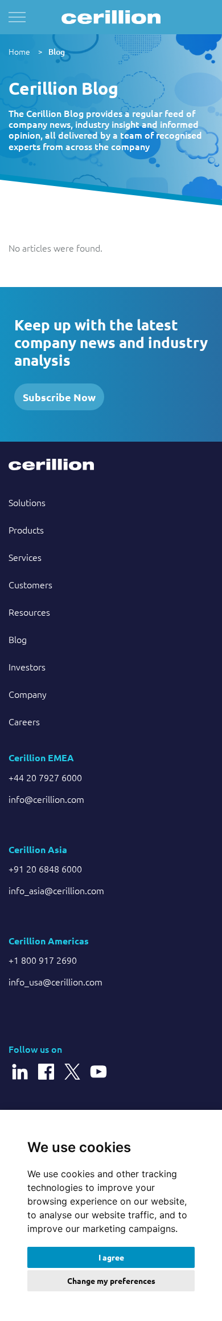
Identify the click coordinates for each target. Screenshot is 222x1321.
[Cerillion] (111, 17)
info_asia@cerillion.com (56, 890)
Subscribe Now (59, 396)
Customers (30, 584)
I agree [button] (111, 1257)
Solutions (27, 502)
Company (28, 694)
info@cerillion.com (46, 799)
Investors (27, 666)
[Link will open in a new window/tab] (20, 1066)
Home (19, 51)
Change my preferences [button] (111, 1280)
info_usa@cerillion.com (55, 981)
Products (26, 529)
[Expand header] (17, 17)
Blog (56, 51)
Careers (24, 721)
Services (25, 557)
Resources (29, 611)
